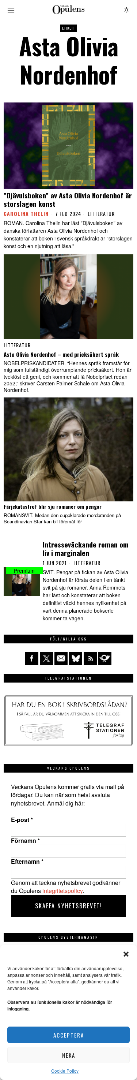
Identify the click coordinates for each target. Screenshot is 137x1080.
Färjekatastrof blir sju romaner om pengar (53, 507)
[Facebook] (31, 658)
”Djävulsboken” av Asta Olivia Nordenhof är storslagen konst (68, 199)
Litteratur (101, 213)
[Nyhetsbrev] (104, 658)
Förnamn (25, 841)
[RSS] (90, 658)
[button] (126, 954)
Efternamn (27, 861)
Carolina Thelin (26, 213)
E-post (22, 820)
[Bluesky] (75, 658)
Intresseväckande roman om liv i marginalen (86, 548)
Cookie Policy (65, 1071)
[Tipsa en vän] (61, 658)
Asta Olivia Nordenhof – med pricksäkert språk (61, 354)
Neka (68, 1055)
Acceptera (68, 1035)
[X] (46, 658)
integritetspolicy (62, 890)
